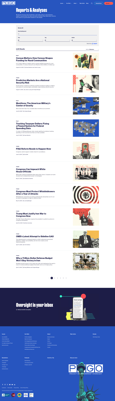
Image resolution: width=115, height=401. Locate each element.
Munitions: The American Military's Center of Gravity (33, 104)
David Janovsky (28, 223)
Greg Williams (27, 267)
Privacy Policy (21, 390)
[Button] (91, 3)
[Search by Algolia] (92, 43)
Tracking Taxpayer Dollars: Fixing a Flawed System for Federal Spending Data (32, 126)
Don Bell (26, 154)
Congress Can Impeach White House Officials (30, 170)
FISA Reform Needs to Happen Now (33, 148)
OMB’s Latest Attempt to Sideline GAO (35, 236)
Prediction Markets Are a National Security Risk (32, 81)
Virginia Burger (37, 89)
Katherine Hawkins (28, 178)
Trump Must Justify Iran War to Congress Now (31, 214)
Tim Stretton (27, 244)
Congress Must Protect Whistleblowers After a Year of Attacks (35, 192)
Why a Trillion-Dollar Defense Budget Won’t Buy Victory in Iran (34, 259)
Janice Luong (37, 67)
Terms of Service (28, 390)
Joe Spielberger (28, 200)
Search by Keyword (22, 31)
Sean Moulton (29, 67)
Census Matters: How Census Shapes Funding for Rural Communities (34, 59)
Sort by (87, 49)
